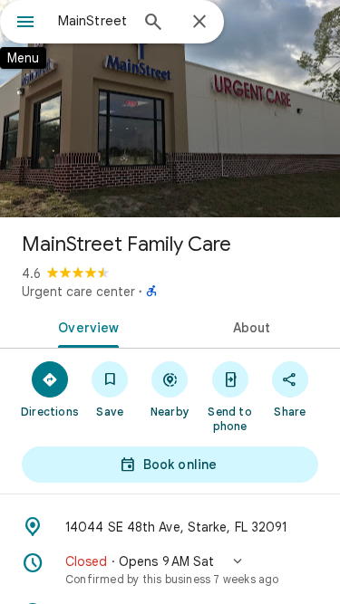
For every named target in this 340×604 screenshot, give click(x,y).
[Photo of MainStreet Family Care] (170, 108)
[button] (170, 569)
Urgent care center (78, 291)
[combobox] (93, 21)
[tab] (85, 326)
